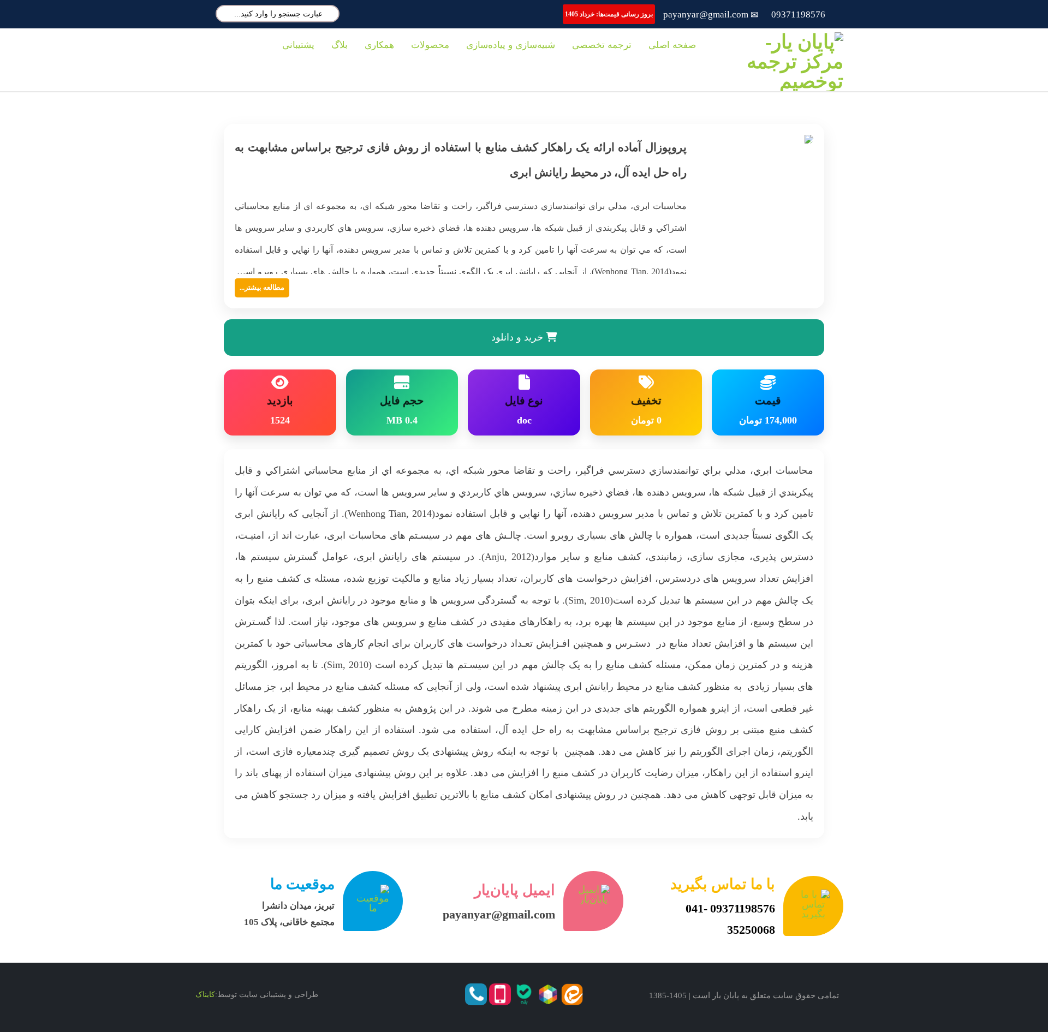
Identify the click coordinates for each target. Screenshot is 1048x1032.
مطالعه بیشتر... (262, 287)
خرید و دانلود (518, 337)
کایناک (205, 995)
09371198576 (798, 14)
